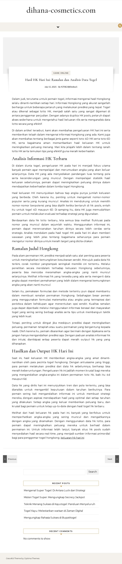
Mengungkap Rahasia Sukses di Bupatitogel (50, 517)
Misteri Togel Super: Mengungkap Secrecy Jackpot (54, 497)
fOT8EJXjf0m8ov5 (69, 87)
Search (93, 471)
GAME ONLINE (61, 73)
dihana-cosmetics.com (61, 10)
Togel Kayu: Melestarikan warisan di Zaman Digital (53, 510)
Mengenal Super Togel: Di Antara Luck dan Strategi (54, 490)
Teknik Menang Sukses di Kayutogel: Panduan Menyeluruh (59, 504)
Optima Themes (31, 558)
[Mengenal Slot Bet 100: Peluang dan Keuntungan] (9, 459)
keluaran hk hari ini (72, 437)
